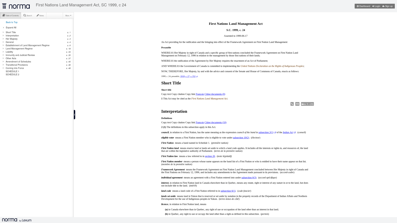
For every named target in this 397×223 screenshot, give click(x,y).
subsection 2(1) (266, 132)
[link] (35, 32)
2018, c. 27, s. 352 (188, 76)
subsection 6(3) (248, 177)
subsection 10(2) (241, 137)
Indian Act (288, 132)
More (67, 15)
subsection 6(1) (228, 191)
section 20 (210, 156)
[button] (74, 114)
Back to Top (12, 22)
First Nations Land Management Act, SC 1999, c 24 (81, 4)
